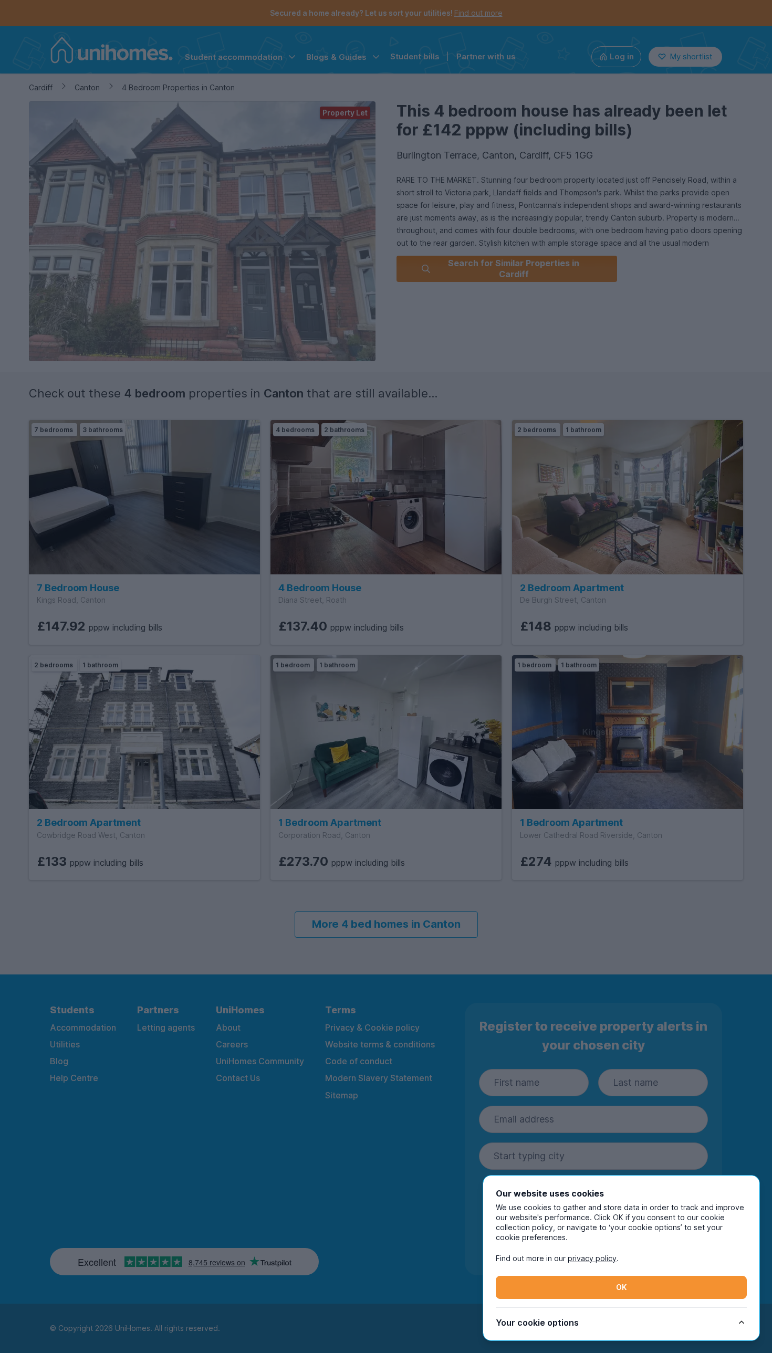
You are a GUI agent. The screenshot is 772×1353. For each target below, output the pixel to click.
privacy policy (592, 1258)
